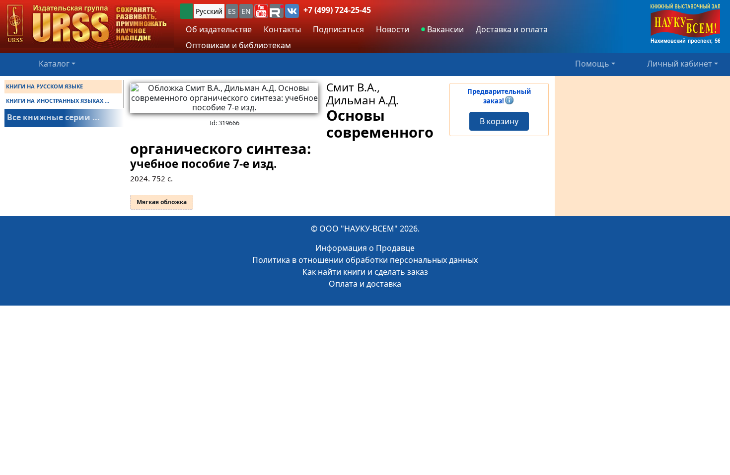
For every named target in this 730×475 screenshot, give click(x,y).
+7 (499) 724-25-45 (337, 9)
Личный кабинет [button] (679, 63)
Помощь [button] (592, 63)
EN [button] (246, 11)
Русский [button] (209, 11)
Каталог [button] (54, 63)
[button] (261, 11)
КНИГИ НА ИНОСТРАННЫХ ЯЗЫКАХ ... (57, 100)
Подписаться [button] (338, 29)
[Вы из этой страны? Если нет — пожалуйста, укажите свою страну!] (186, 11)
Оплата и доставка (365, 283)
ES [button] (232, 11)
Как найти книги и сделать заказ (365, 271)
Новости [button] (392, 29)
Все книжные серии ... (53, 117)
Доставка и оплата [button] (512, 29)
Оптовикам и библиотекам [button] (238, 45)
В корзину (499, 121)
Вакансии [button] (444, 29)
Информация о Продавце (365, 247)
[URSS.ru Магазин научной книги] (87, 24)
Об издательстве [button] (219, 29)
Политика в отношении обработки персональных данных (365, 259)
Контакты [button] (282, 29)
